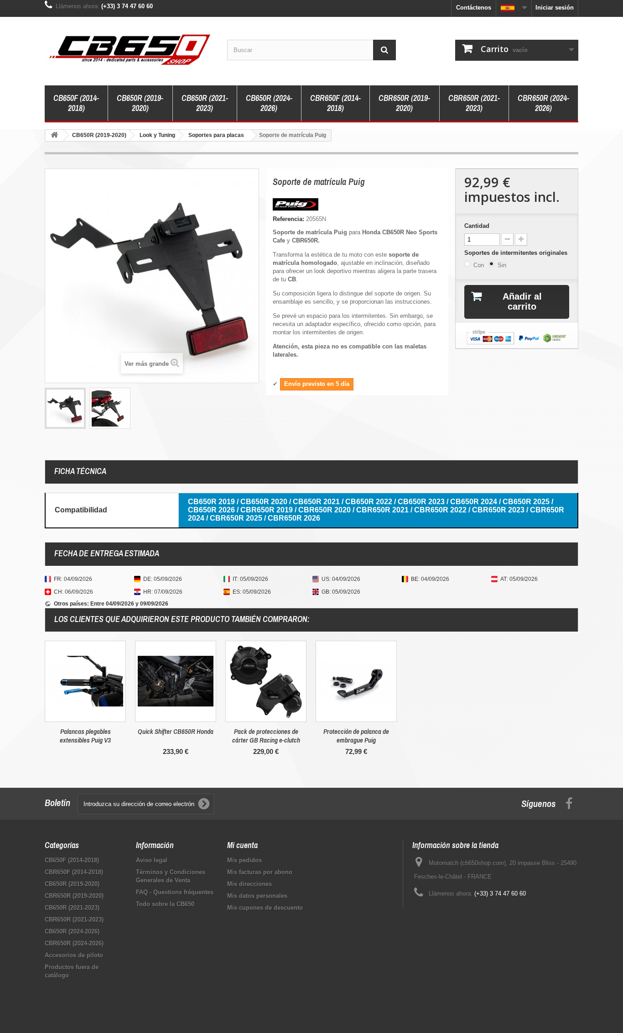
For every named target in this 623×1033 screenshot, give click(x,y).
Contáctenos (473, 7)
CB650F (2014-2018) (76, 103)
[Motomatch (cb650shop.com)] (129, 49)
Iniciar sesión (554, 7)
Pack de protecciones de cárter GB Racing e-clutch (266, 736)
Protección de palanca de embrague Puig (356, 736)
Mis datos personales (257, 895)
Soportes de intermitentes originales (516, 252)
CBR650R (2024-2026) (543, 103)
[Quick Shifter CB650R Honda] (175, 681)
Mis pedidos (244, 860)
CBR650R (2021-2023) (474, 103)
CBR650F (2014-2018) (335, 103)
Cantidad (476, 225)
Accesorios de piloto (74, 955)
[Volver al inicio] (54, 135)
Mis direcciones (249, 883)
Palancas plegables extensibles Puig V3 (85, 736)
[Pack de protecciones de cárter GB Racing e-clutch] (265, 681)
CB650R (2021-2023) (205, 103)
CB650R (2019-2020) (140, 103)
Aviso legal (151, 860)
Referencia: (288, 219)
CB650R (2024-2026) (269, 103)
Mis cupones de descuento (265, 907)
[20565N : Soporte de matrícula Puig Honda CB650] (65, 408)
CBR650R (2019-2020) (404, 103)
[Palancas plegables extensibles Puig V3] (85, 681)
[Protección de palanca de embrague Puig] (356, 681)
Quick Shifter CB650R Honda (175, 731)
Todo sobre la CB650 (165, 904)
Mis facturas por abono (259, 872)
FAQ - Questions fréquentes (174, 892)
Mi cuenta (242, 845)
